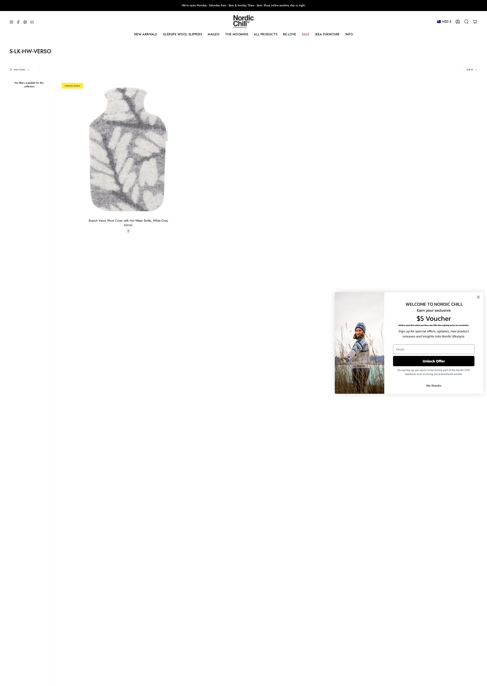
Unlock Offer (434, 361)
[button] (213, 34)
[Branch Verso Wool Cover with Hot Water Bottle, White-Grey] (128, 149)
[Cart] (475, 21)
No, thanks (433, 385)
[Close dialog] (478, 297)
